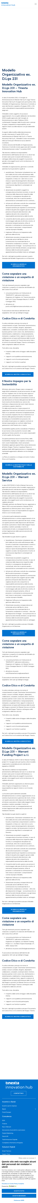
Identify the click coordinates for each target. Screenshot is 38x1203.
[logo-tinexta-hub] (8, 4)
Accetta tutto (19, 1191)
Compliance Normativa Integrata (12, 1143)
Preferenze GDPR (19, 1200)
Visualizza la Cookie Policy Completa (13, 1183)
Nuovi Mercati (6, 1127)
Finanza (4, 1123)
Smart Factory (6, 1151)
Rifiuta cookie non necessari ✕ (27, 1158)
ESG (3, 1120)
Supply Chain (6, 1154)
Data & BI (5, 1136)
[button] (35, 4)
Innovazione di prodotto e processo (13, 1130)
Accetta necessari (19, 1195)
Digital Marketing (7, 1133)
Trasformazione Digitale (9, 1139)
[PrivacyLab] (12, 1186)
